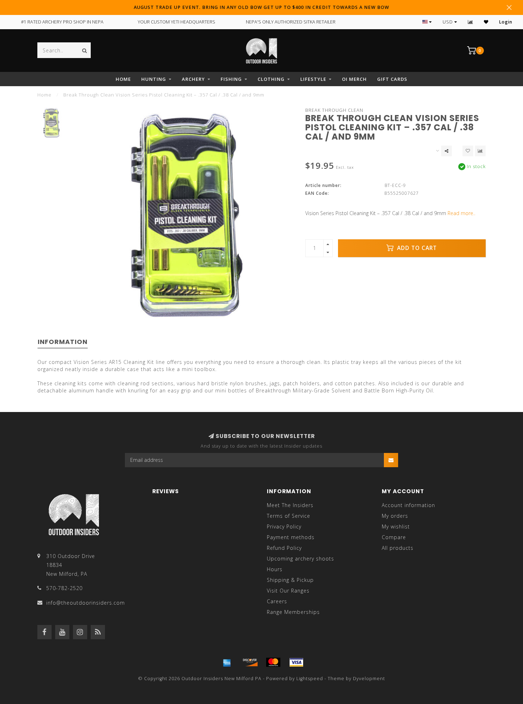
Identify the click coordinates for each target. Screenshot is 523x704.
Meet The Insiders (290, 505)
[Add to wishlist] (468, 151)
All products (397, 547)
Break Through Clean (334, 110)
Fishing (231, 79)
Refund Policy (284, 547)
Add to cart (416, 248)
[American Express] (227, 662)
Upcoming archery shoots (300, 558)
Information (63, 341)
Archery (193, 79)
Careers (277, 601)
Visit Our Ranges (288, 590)
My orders (395, 515)
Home (123, 79)
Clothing (271, 79)
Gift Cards (392, 79)
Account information (408, 505)
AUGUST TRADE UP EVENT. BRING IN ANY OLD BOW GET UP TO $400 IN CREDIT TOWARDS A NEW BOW (261, 7)
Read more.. (461, 213)
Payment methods (291, 537)
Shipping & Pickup (290, 580)
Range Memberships (293, 612)
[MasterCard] (273, 662)
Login (505, 22)
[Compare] (470, 22)
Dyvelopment (369, 679)
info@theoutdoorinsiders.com (85, 602)
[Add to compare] (480, 151)
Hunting (153, 79)
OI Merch (354, 79)
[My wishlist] (486, 22)
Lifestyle (313, 79)
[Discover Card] (250, 662)
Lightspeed (309, 679)
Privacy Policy (284, 526)
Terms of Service (288, 515)
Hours (274, 569)
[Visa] (296, 662)
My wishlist (396, 526)
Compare (394, 537)
